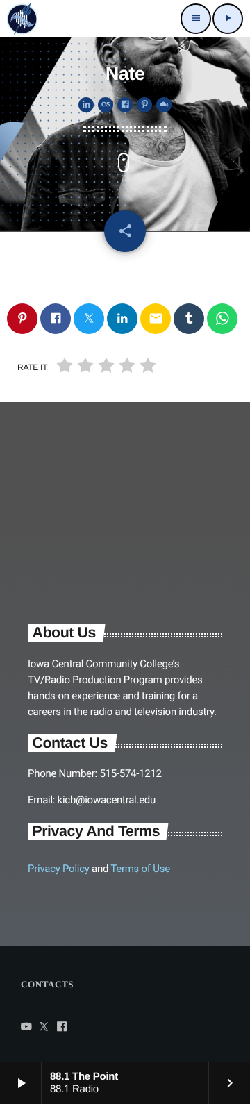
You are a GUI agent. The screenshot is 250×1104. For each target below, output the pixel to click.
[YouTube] (26, 1027)
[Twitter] (44, 1027)
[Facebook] (61, 1027)
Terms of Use (140, 868)
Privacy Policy (59, 868)
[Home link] (22, 19)
